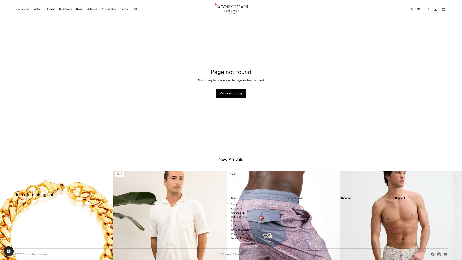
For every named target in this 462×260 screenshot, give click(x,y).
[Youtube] (445, 254)
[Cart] (444, 9)
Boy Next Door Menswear (35, 254)
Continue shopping (231, 93)
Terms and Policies (231, 254)
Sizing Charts (238, 225)
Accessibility (238, 212)
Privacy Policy (239, 233)
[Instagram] (439, 254)
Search (235, 204)
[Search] (428, 9)
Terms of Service (241, 238)
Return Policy (239, 217)
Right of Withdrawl (241, 229)
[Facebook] (433, 254)
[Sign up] (227, 203)
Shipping (236, 221)
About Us (236, 208)
